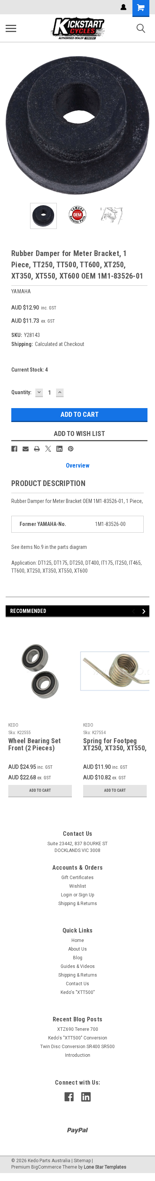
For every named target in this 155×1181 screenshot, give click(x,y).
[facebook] (69, 1097)
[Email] (26, 449)
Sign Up (86, 895)
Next (143, 125)
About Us (77, 949)
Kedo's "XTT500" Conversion (77, 1038)
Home (77, 940)
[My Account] (123, 7)
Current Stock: (29, 370)
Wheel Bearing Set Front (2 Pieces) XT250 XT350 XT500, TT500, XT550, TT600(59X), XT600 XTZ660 (38, 744)
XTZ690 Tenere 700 (77, 1029)
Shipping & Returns (77, 903)
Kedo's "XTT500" (78, 992)
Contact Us (77, 983)
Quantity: (21, 392)
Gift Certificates (77, 877)
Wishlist (77, 886)
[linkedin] (86, 1097)
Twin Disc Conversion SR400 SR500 (77, 1046)
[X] (48, 449)
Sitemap (82, 1160)
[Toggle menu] (11, 28)
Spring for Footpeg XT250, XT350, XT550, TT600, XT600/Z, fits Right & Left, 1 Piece (115, 744)
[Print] (37, 449)
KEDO (13, 725)
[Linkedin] (59, 449)
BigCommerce (46, 1167)
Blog (77, 957)
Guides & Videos (78, 966)
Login (66, 895)
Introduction (77, 1055)
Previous (11, 125)
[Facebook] (14, 449)
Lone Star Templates (105, 1167)
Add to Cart (40, 790)
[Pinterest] (71, 449)
